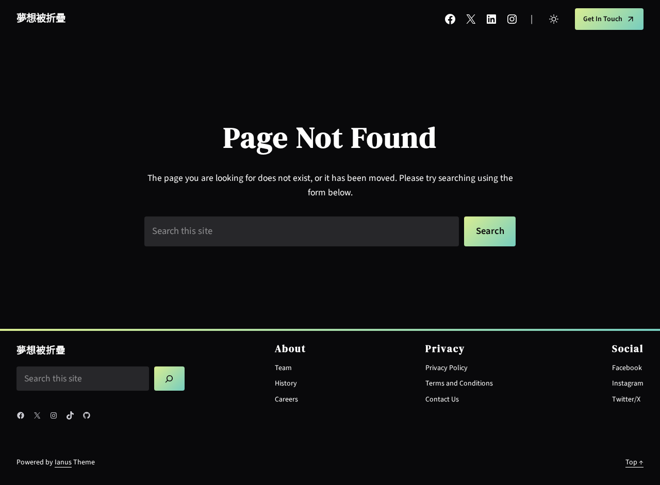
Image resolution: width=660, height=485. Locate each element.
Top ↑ (634, 462)
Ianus (63, 462)
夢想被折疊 (40, 18)
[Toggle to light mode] (554, 19)
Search (490, 231)
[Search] (169, 378)
